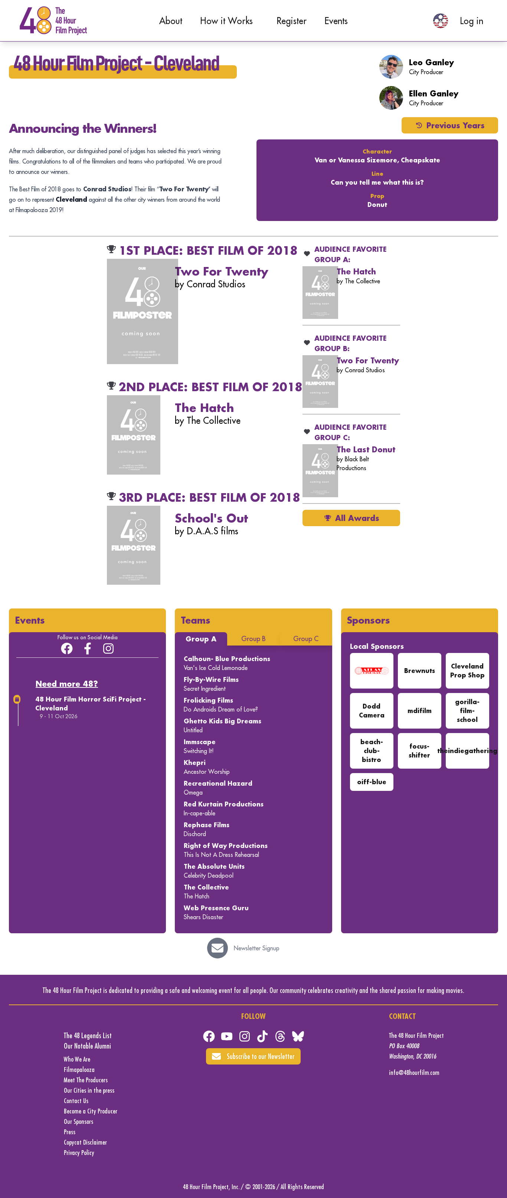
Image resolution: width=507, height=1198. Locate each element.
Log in (471, 20)
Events (336, 20)
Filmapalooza (79, 1069)
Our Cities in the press (89, 1090)
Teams (195, 620)
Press (69, 1132)
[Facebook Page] (88, 648)
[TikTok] (262, 1036)
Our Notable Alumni (87, 1046)
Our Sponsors (78, 1121)
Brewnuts (419, 670)
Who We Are (77, 1059)
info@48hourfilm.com (414, 1072)
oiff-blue (371, 782)
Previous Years (455, 125)
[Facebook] (209, 1036)
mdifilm (420, 710)
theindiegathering (467, 751)
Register (292, 20)
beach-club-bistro (371, 750)
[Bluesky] (298, 1036)
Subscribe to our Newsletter (261, 1056)
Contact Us (76, 1101)
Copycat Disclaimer (85, 1142)
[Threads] (280, 1036)
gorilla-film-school (467, 710)
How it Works (226, 20)
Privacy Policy (79, 1152)
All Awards (357, 518)
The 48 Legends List (88, 1035)
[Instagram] (108, 648)
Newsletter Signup (256, 948)
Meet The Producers (86, 1080)
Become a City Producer (90, 1111)
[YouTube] (227, 1036)
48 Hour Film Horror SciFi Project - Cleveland (90, 703)
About (170, 20)
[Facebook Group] (67, 648)
